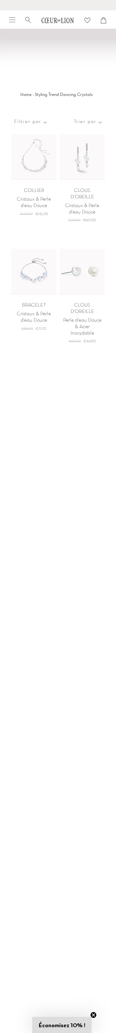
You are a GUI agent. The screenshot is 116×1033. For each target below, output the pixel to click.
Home (26, 94)
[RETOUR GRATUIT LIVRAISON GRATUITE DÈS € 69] (58, 5)
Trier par (85, 121)
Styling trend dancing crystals (64, 94)
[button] (62, 1025)
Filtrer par (27, 121)
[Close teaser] (93, 1015)
